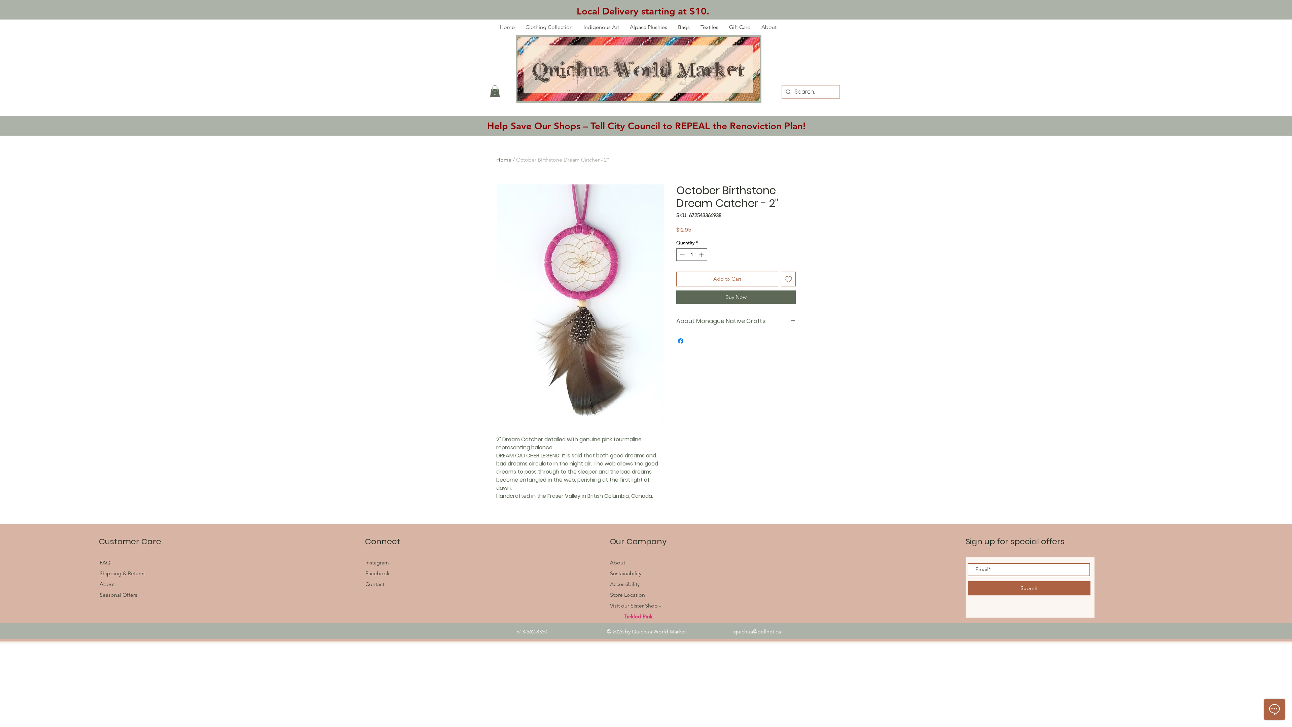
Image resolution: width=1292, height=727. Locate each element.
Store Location (627, 595)
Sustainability (625, 573)
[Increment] (702, 255)
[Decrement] (681, 255)
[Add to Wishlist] (788, 279)
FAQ (106, 562)
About (107, 584)
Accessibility (625, 584)
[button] (495, 91)
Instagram (377, 562)
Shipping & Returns (123, 573)
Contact (374, 584)
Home (503, 160)
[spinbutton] (692, 255)
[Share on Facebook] (681, 341)
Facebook (378, 573)
